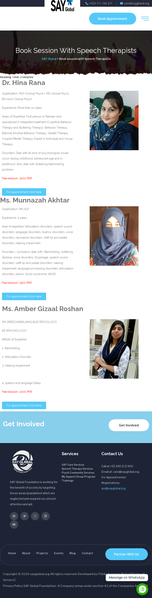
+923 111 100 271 (100, 3)
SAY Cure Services (73, 464)
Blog (72, 553)
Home (12, 553)
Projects (42, 553)
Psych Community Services (78, 472)
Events (59, 553)
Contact (87, 553)
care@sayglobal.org (136, 3)
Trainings (68, 480)
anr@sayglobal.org (113, 488)
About (26, 553)
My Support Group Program (78, 476)
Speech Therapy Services (77, 468)
